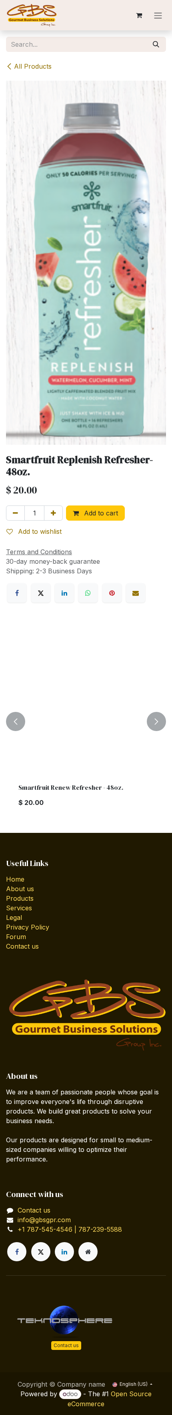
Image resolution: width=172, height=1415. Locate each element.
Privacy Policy (27, 927)
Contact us (22, 946)
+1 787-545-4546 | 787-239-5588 (70, 1229)
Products (20, 898)
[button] (15, 722)
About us (20, 889)
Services (19, 908)
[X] (40, 592)
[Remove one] (15, 513)
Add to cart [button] (100, 513)
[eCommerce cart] (139, 15)
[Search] (156, 44)
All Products (33, 66)
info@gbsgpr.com (44, 1220)
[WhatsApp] (88, 592)
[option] (86, 722)
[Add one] (53, 513)
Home (15, 879)
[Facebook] (16, 592)
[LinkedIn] (64, 592)
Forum (16, 937)
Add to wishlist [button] (39, 531)
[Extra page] (88, 1251)
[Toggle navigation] (158, 15)
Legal (14, 918)
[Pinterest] (112, 592)
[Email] (135, 592)
